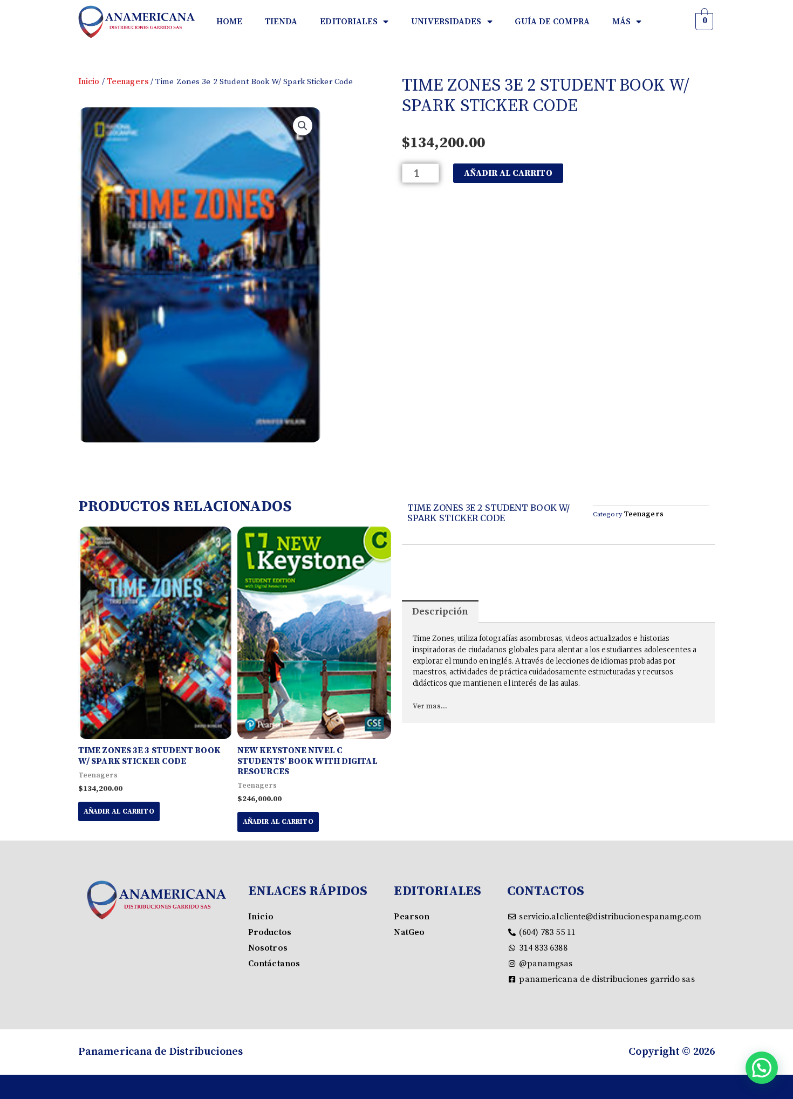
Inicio (89, 82)
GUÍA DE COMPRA (552, 21)
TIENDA (281, 21)
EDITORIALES (349, 21)
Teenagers (127, 82)
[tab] (440, 611)
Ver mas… (430, 706)
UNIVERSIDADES (446, 21)
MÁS (621, 21)
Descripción (440, 611)
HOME (229, 21)
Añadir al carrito (508, 173)
